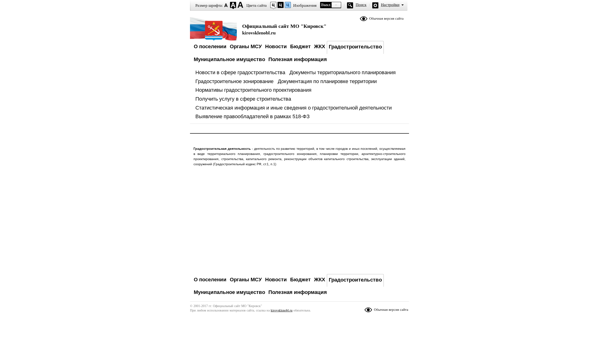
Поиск (361, 5)
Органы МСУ (246, 46)
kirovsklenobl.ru (284, 29)
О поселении (210, 46)
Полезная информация (297, 59)
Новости (276, 46)
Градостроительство (355, 47)
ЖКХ (319, 46)
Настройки (390, 5)
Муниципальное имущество (229, 59)
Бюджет (300, 46)
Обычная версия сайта (386, 18)
